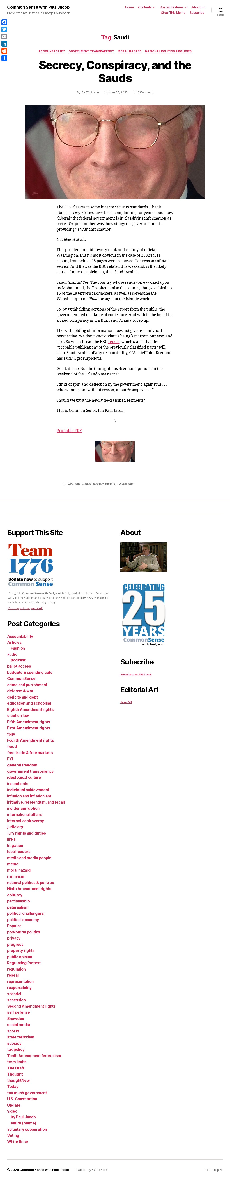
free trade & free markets (30, 752)
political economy (23, 919)
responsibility (19, 987)
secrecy (98, 483)
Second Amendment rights (31, 1006)
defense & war (20, 691)
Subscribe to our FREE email (136, 674)
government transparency (91, 51)
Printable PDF (69, 430)
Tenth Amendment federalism (34, 1055)
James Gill (126, 702)
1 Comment (145, 92)
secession (16, 1000)
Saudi (88, 483)
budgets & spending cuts (29, 672)
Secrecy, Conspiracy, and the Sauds (115, 71)
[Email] (4, 36)
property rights (21, 950)
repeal (13, 975)
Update (13, 1105)
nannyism (15, 876)
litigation (15, 845)
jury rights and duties (26, 833)
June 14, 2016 (118, 92)
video (12, 1111)
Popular (14, 926)
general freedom (22, 765)
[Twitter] (4, 29)
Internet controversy (25, 821)
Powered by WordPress (90, 1170)
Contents (145, 7)
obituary (14, 895)
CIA (70, 483)
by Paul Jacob (23, 1117)
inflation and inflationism (29, 796)
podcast (18, 660)
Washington (126, 483)
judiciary (15, 827)
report (113, 341)
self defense (18, 1012)
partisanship (18, 901)
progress (15, 944)
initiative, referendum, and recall (36, 802)
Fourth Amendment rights (30, 740)
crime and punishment (27, 685)
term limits (17, 1062)
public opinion (19, 957)
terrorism (111, 483)
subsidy (14, 1043)
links (11, 839)
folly (11, 734)
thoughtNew (18, 1080)
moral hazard (130, 51)
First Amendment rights (28, 728)
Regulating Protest (24, 963)
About (196, 7)
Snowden (15, 1018)
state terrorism (20, 1037)
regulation (16, 969)
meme (13, 864)
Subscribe (197, 13)
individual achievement (28, 790)
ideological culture (24, 777)
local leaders (19, 851)
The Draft (15, 1068)
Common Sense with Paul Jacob (38, 7)
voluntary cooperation (27, 1129)
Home (129, 7)
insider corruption (23, 808)
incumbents (17, 783)
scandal (14, 994)
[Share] (4, 58)
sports (13, 1031)
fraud (12, 746)
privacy (13, 938)
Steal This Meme (173, 13)
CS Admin (92, 92)
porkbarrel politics (23, 932)
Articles (14, 642)
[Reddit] (4, 50)
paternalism (18, 907)
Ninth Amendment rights (29, 888)
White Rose (17, 1142)
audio (12, 654)
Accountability (51, 51)
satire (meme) (23, 1123)
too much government (27, 1093)
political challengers (25, 913)
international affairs (24, 814)
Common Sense (21, 678)
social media (18, 1024)
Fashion (18, 648)
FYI (10, 759)
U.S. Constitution (22, 1099)
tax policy (15, 1049)
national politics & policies (168, 51)
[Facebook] (4, 22)
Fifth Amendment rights (28, 722)
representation (20, 981)
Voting (13, 1135)
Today (13, 1086)
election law (18, 715)
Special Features (172, 7)
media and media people (29, 858)
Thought (15, 1074)
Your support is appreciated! (25, 608)
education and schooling (29, 703)
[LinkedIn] (4, 43)
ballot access (19, 666)
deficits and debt (22, 697)
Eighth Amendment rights (30, 709)
